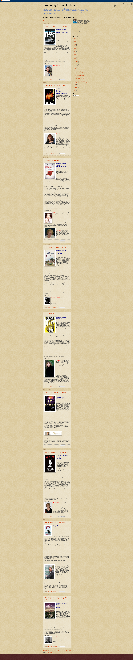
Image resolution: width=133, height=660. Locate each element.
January (76, 88)
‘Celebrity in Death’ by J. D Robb (55, 392)
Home (57, 650)
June (76, 68)
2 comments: (55, 445)
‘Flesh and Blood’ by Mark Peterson (55, 26)
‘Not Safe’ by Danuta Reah (52, 314)
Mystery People (45, 20)
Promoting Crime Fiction (59, 5)
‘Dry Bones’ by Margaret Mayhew (55, 247)
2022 (75, 44)
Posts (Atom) (50, 652)
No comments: (55, 79)
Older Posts (68, 650)
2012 (75, 58)
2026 (75, 38)
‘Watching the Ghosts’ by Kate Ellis (55, 85)
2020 (75, 47)
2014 (75, 55)
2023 (75, 42)
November (76, 61)
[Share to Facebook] (63, 79)
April (75, 84)
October (76, 62)
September (76, 64)
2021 (75, 45)
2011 (75, 90)
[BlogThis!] (61, 79)
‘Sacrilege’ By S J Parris (52, 160)
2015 (75, 54)
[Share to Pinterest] (64, 79)
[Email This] (60, 79)
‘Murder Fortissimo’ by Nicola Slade (55, 452)
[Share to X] (62, 79)
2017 (75, 51)
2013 (75, 57)
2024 (75, 41)
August (76, 65)
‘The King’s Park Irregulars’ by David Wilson (81, 82)
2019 (75, 48)
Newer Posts (46, 650)
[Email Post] (59, 79)
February (76, 87)
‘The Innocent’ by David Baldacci (55, 522)
